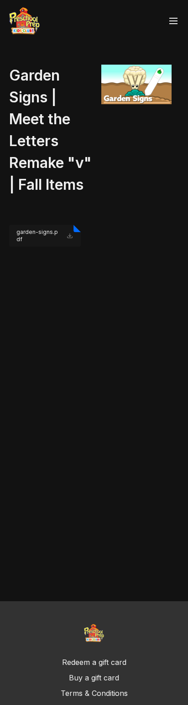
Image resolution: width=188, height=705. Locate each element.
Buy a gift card (94, 677)
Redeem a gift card (94, 662)
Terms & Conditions (94, 693)
